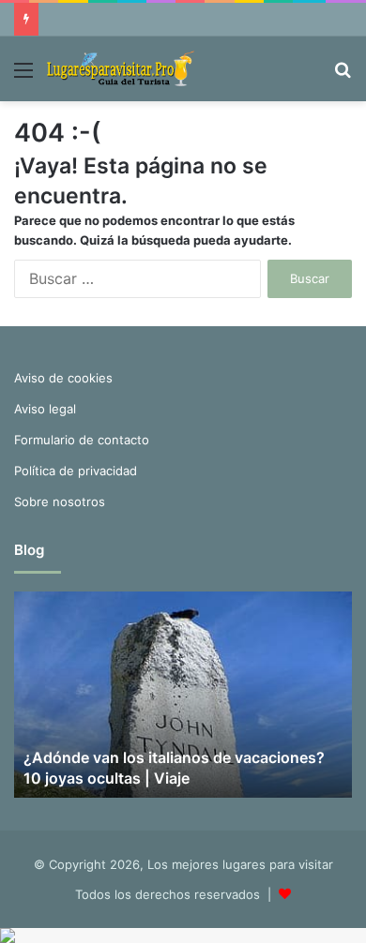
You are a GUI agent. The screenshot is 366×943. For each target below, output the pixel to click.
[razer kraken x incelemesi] (183, 935)
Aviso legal (45, 408)
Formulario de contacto (81, 439)
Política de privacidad (75, 470)
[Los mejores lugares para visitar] (122, 69)
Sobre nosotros (59, 501)
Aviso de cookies (63, 377)
